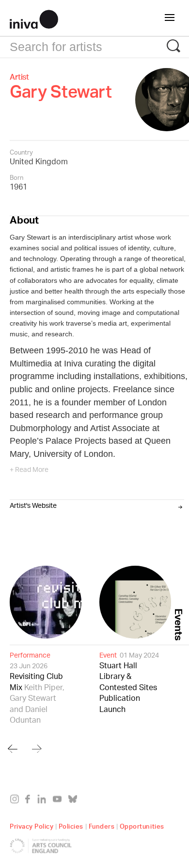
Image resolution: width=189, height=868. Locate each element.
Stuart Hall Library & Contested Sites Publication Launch (129, 682)
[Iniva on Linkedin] (44, 801)
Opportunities (142, 825)
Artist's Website (33, 505)
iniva (34, 18)
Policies (71, 825)
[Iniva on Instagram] (17, 801)
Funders (102, 825)
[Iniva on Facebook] (30, 801)
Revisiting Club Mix (37, 688)
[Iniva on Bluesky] (75, 801)
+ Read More (29, 470)
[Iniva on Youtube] (59, 801)
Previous (12, 748)
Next (37, 748)
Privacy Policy (31, 825)
